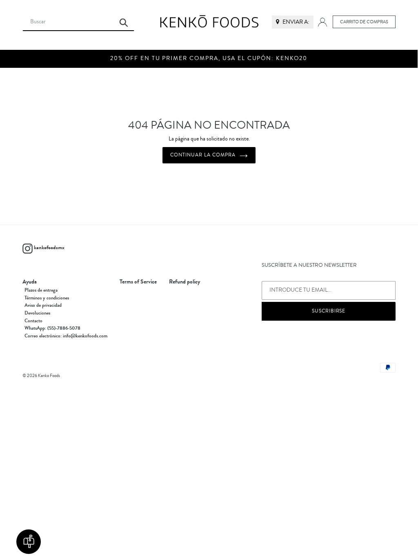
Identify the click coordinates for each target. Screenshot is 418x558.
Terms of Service (138, 282)
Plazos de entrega (41, 290)
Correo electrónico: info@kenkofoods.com (65, 335)
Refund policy (184, 282)
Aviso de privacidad (43, 305)
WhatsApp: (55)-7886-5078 (52, 328)
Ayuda (29, 282)
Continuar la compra (202, 155)
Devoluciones (37, 313)
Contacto (33, 320)
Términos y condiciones (46, 297)
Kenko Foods (49, 376)
